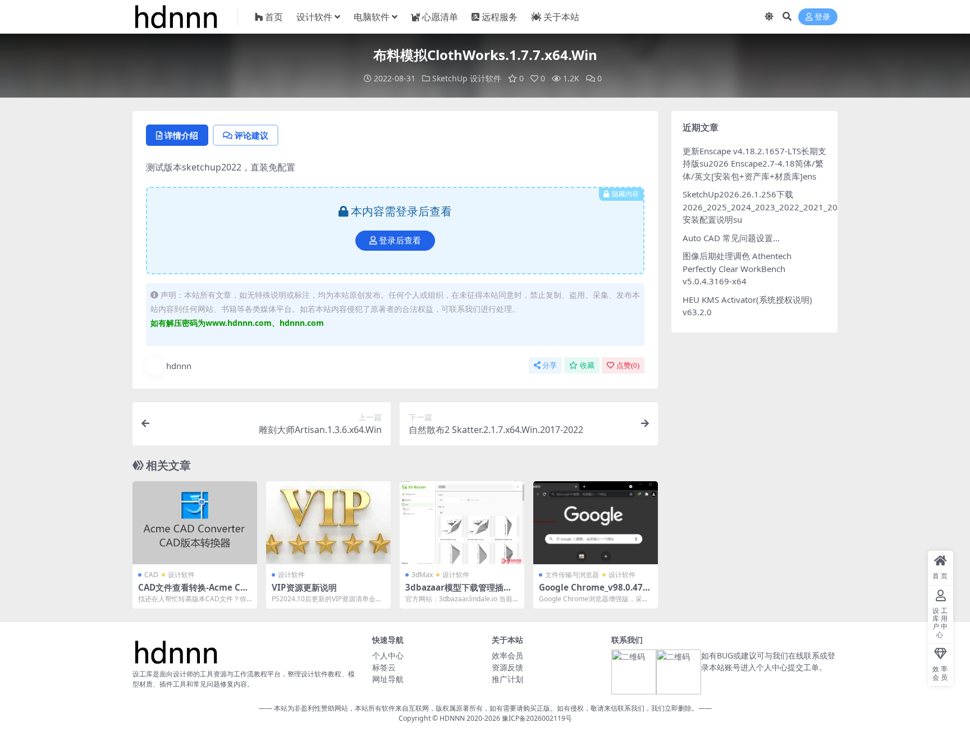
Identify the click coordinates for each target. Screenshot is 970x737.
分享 (549, 365)
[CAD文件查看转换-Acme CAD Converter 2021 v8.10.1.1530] (194, 522)
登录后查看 (400, 240)
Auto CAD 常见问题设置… (731, 237)
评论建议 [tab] (251, 135)
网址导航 (388, 679)
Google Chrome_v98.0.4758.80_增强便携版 (593, 592)
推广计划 (507, 679)
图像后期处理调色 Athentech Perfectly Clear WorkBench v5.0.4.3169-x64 (737, 268)
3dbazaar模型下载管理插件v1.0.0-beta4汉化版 (461, 592)
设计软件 (314, 17)
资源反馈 (507, 667)
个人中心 (388, 655)
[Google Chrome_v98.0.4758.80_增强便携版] (595, 522)
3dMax (422, 574)
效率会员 (507, 655)
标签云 (384, 667)
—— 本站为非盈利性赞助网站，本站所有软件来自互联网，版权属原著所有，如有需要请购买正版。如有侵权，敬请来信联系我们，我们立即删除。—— (485, 708)
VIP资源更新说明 (304, 587)
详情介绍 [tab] (181, 135)
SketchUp (450, 78)
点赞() (627, 365)
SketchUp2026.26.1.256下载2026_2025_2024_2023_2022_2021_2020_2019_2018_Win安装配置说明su (799, 206)
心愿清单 (440, 17)
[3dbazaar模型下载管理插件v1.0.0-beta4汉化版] (462, 522)
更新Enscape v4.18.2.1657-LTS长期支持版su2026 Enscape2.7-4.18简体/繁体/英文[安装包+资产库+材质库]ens (754, 163)
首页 (274, 17)
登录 (822, 17)
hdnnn (178, 365)
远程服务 (500, 17)
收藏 (587, 365)
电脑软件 (372, 17)
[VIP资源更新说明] (328, 522)
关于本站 (561, 17)
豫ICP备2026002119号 (536, 718)
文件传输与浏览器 (572, 574)
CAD (151, 574)
